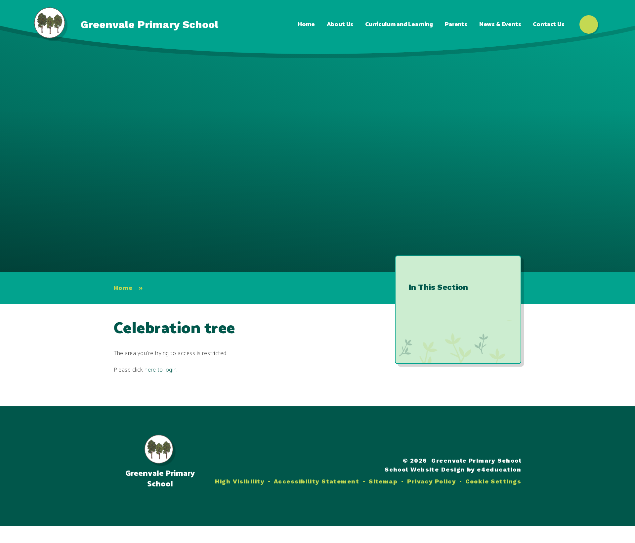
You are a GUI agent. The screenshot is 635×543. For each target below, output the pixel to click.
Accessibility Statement (316, 481)
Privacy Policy (431, 481)
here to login (161, 370)
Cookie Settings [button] (493, 481)
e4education (499, 469)
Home (123, 287)
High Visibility (239, 481)
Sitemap (383, 481)
